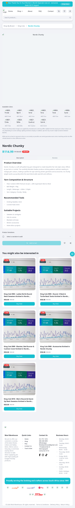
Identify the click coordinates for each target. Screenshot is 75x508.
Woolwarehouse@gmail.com (48, 445)
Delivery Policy (55, 504)
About (30, 11)
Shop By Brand (9, 26)
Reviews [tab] (55, 158)
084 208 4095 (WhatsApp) (43, 442)
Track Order (28, 448)
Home (10, 11)
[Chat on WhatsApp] (72, 254)
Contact (51, 11)
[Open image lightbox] (37, 69)
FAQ (40, 11)
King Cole (21, 26)
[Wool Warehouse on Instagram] (43, 455)
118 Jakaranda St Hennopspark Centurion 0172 (44, 449)
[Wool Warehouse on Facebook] (40, 455)
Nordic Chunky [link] (34, 26)
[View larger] (8, 112)
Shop (19, 11)
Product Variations (8, 232)
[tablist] (37, 158)
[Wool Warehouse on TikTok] (46, 455)
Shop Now (65, 4)
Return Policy (65, 504)
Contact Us (28, 446)
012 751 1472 (43, 439)
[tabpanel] (37, 194)
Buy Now (19, 304)
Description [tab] (20, 158)
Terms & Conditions (42, 504)
